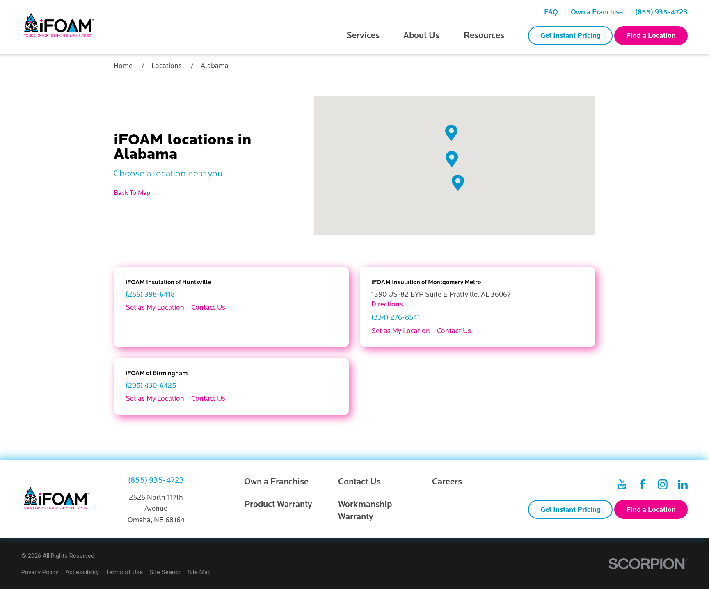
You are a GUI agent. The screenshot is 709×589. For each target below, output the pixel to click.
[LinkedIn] (683, 484)
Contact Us (208, 307)
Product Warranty (278, 504)
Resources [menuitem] (484, 35)
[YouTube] (622, 484)
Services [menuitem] (363, 35)
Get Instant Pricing (570, 35)
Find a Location (651, 35)
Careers (447, 482)
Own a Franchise (597, 12)
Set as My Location (155, 307)
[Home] (59, 27)
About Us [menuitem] (421, 35)
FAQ (551, 12)
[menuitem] (551, 12)
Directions (387, 304)
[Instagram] (663, 484)
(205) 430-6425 (151, 385)
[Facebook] (642, 484)
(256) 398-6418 (150, 294)
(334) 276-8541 (395, 317)
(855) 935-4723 (661, 12)
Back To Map (132, 192)
